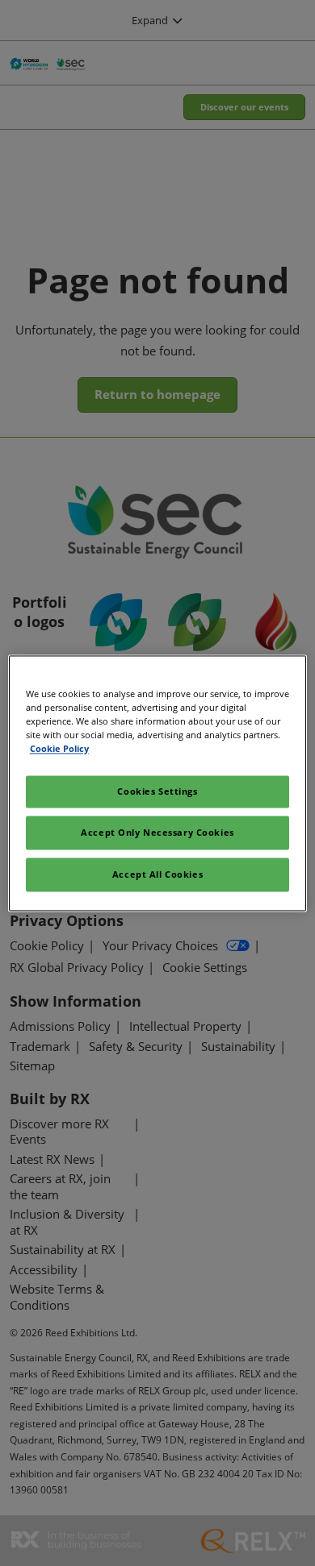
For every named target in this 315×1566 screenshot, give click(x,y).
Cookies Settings (157, 791)
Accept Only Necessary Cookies (157, 832)
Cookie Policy (59, 748)
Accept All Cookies (157, 874)
